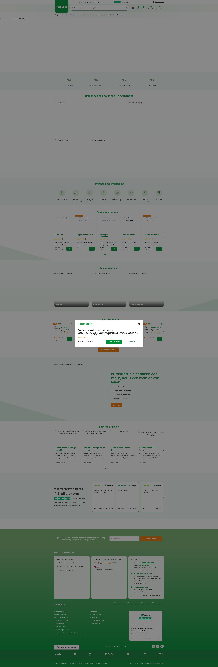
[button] (85, 342)
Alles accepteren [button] (115, 341)
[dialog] (109, 333)
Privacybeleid (81, 337)
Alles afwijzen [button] (132, 341)
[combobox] (139, 324)
